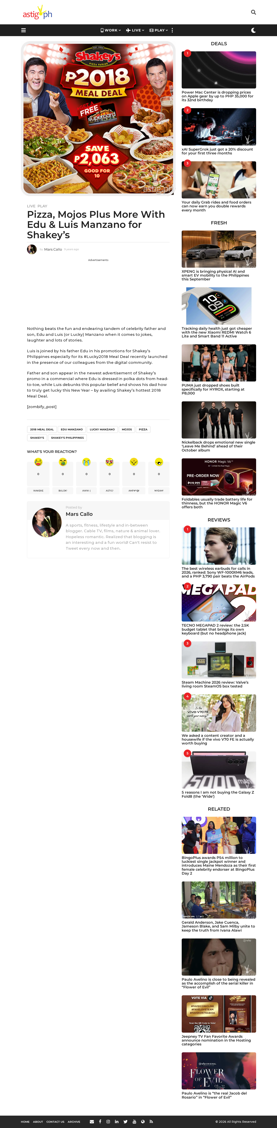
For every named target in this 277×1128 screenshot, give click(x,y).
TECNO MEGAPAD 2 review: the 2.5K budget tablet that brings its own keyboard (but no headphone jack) (215, 629)
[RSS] (151, 1121)
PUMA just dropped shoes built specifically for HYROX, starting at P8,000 (213, 389)
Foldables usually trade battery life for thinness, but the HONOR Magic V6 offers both (217, 503)
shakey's (37, 437)
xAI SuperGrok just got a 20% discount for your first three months (217, 151)
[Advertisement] (98, 290)
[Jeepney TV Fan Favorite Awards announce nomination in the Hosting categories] (219, 1013)
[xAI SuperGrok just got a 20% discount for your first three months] (219, 126)
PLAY (160, 30)
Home (25, 1121)
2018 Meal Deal (42, 429)
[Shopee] (143, 1121)
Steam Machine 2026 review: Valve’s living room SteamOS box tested (215, 684)
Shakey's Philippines (67, 437)
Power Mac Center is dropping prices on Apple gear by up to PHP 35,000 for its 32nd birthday (217, 96)
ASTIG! (109, 490)
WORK (111, 30)
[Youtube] (134, 1121)
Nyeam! (159, 490)
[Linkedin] (116, 1121)
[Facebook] (100, 1121)
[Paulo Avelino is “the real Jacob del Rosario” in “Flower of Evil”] (219, 1070)
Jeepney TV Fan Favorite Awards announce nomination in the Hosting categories (216, 1040)
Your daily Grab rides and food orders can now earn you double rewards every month (216, 206)
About (38, 1121)
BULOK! (63, 490)
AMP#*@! (134, 490)
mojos (127, 429)
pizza (143, 429)
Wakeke (38, 490)
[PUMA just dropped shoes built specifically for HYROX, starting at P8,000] (219, 362)
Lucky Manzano (102, 429)
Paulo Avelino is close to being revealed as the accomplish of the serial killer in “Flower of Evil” (218, 983)
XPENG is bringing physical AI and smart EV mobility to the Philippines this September (215, 275)
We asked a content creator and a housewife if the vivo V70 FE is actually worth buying (218, 739)
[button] (253, 12)
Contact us (55, 1121)
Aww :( (86, 490)
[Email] (92, 1121)
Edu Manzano (72, 429)
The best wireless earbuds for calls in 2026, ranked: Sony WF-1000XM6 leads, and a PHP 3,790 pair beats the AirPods (218, 572)
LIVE (136, 30)
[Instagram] (108, 1121)
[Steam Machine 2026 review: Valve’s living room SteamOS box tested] (219, 660)
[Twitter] (125, 1121)
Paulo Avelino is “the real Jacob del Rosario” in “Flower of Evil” (214, 1095)
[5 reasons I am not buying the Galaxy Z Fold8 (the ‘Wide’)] (219, 770)
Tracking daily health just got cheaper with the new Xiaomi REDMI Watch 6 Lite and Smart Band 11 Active (217, 332)
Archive (74, 1121)
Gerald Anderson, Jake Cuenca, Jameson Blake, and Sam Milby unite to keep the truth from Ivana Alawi (218, 926)
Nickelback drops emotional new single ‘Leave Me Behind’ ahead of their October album (218, 446)
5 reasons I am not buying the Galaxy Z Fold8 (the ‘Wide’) (218, 794)
